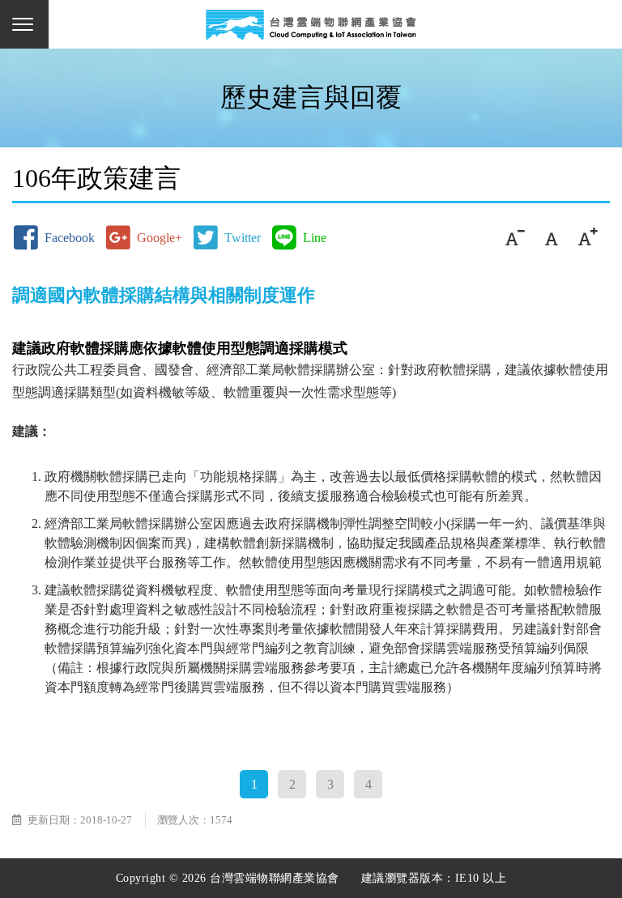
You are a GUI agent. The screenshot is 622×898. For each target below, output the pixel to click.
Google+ (159, 238)
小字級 (515, 237)
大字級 (587, 237)
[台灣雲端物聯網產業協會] (311, 24)
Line (314, 238)
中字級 (551, 237)
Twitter (242, 238)
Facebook (70, 238)
